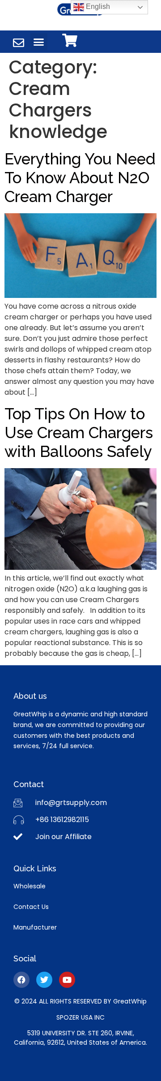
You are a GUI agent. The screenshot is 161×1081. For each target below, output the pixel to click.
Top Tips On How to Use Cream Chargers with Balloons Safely (78, 433)
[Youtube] (67, 980)
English (97, 6)
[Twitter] (44, 980)
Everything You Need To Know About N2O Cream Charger (80, 178)
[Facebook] (21, 980)
